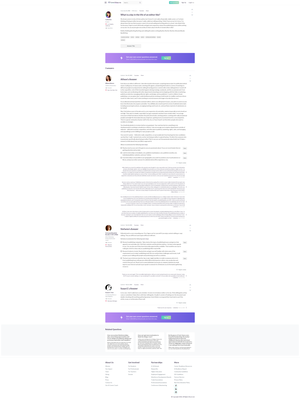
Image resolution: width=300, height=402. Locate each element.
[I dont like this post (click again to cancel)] (192, 15)
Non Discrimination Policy (182, 382)
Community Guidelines (181, 371)
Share (147, 10)
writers (123, 40)
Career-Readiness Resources (183, 366)
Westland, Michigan (112, 301)
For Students (132, 366)
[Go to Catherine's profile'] (108, 15)
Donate (130, 374)
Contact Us (108, 382)
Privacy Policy (178, 380)
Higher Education (156, 371)
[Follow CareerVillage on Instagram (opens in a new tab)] (175, 392)
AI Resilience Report (180, 369)
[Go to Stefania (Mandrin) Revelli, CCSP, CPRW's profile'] (108, 228)
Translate (141, 10)
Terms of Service (179, 377)
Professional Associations (159, 382)
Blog (106, 377)
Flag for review (181, 163)
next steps (144, 144)
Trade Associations (157, 380)
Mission (107, 366)
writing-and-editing (150, 37)
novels (158, 37)
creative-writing (125, 37)
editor (142, 37)
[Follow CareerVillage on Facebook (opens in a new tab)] (175, 386)
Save (185, 148)
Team (107, 371)
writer (132, 37)
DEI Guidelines (178, 374)
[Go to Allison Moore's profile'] (108, 78)
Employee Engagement (158, 374)
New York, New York (112, 90)
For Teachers (132, 371)
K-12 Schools (155, 366)
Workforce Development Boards (161, 377)
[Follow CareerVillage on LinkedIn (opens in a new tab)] (175, 389)
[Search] (140, 2)
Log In (190, 2)
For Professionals (133, 369)
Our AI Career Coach (111, 385)
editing (137, 37)
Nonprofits (154, 369)
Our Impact (108, 369)
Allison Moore (174, 192)
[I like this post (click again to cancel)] (192, 9)
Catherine (175, 177)
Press (107, 380)
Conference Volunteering (159, 385)
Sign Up (184, 2)
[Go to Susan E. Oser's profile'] (108, 288)
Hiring (107, 374)
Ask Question (174, 2)
